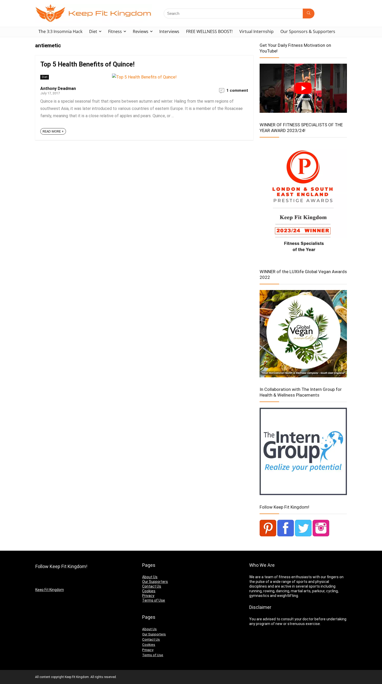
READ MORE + (53, 131)
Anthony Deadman (58, 88)
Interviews (169, 31)
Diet (93, 31)
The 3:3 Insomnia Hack (60, 31)
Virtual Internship (256, 31)
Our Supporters (155, 582)
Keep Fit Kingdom (49, 590)
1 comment (237, 90)
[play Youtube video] (303, 88)
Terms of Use (153, 600)
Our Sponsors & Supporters (307, 31)
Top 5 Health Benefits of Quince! (87, 64)
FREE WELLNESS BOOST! (209, 31)
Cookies (148, 591)
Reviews (140, 31)
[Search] (308, 13)
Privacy (148, 596)
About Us (149, 577)
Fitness (115, 31)
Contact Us (151, 586)
